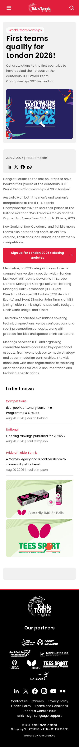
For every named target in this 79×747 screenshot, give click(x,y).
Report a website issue (40, 711)
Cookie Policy (21, 706)
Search (71, 8)
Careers (37, 701)
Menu (9, 8)
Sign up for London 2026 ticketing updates (37, 255)
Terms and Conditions (51, 706)
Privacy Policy (58, 701)
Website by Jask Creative (39, 735)
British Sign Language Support (39, 715)
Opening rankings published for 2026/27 (35, 436)
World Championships (25, 30)
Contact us (19, 701)
